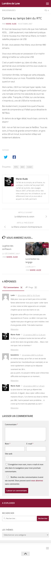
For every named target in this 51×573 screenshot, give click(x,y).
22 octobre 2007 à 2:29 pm (32, 355)
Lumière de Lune (11, 3)
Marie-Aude (11, 24)
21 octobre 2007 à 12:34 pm (34, 335)
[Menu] (47, 3)
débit (22, 167)
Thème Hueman (40, 564)
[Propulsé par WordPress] (24, 564)
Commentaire (11, 424)
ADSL (16, 167)
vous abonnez (37, 480)
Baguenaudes (9, 10)
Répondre (14, 329)
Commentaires (14, 287)
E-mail (29, 444)
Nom (7, 444)
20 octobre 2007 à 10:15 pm (29, 295)
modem (29, 167)
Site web (8, 454)
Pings (32, 287)
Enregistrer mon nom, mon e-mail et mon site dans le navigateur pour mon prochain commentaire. (24, 468)
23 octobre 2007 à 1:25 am (33, 386)
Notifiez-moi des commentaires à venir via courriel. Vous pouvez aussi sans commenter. (24, 480)
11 (47, 246)
